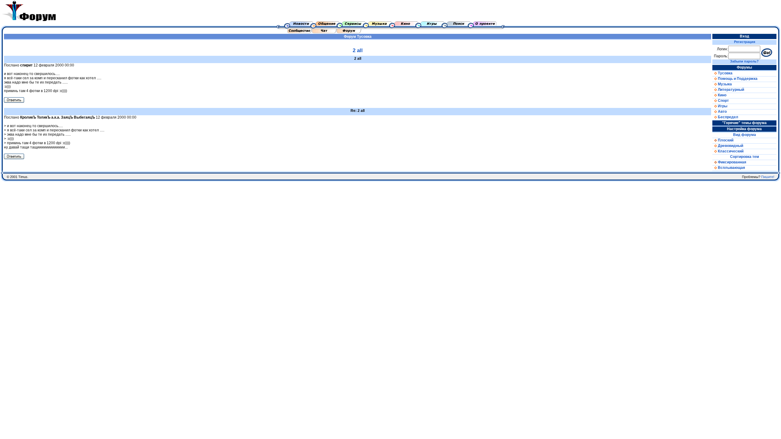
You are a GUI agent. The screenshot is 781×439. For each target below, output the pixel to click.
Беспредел (727, 117)
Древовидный (730, 146)
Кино (721, 95)
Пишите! (767, 177)
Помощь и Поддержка (737, 79)
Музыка (724, 84)
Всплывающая (731, 168)
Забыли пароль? (744, 61)
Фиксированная (731, 162)
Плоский (725, 140)
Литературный (730, 89)
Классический (730, 151)
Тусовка (364, 36)
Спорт (723, 100)
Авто (722, 111)
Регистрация (744, 42)
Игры (722, 106)
